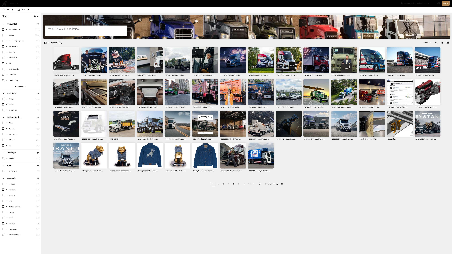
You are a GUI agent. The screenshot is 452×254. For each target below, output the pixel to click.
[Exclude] (4, 29)
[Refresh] (442, 42)
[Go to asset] (66, 60)
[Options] (36, 16)
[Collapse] (3, 24)
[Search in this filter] (37, 24)
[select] (3, 29)
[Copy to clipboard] (77, 75)
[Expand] (28, 10)
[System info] (438, 3)
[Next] (259, 184)
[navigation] (14, 3)
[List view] (447, 42)
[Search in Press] (436, 42)
